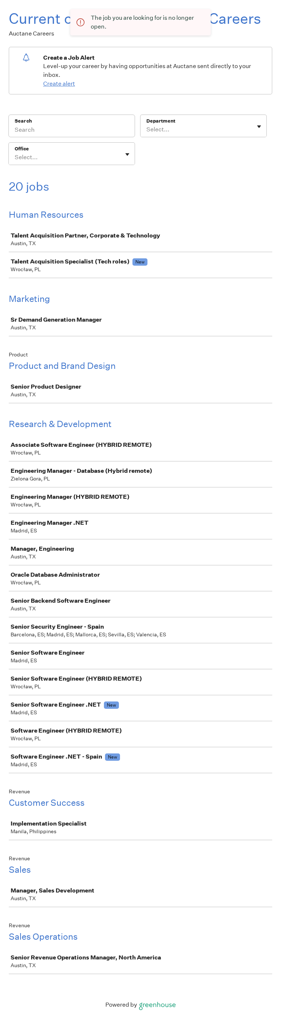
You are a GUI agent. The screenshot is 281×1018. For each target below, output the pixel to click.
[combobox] (146, 130)
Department (160, 121)
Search (23, 121)
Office (22, 149)
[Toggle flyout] (259, 126)
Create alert (59, 83)
